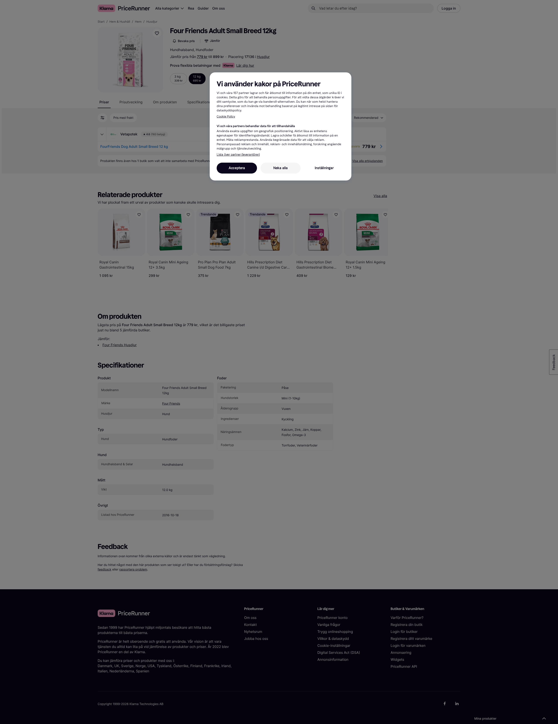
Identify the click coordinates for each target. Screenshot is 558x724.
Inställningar (324, 168)
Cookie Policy (226, 116)
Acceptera (237, 168)
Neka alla (280, 168)
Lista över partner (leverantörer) (238, 155)
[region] (280, 126)
